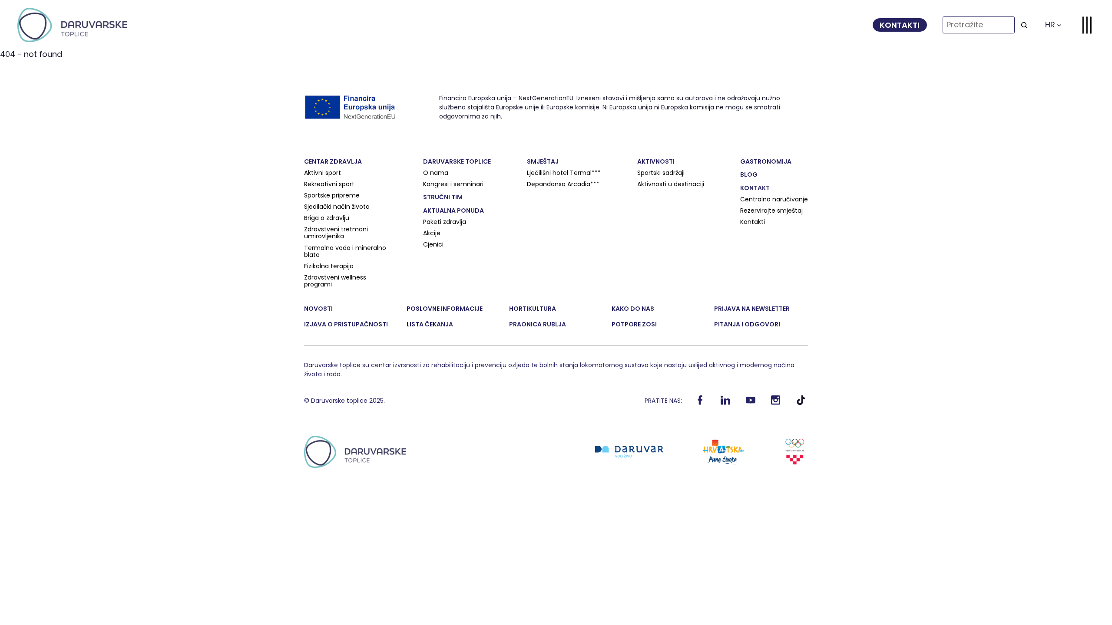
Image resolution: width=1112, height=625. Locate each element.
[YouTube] (751, 402)
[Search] (1024, 24)
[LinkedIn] (725, 402)
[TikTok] (801, 402)
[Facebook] (700, 402)
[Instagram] (776, 402)
